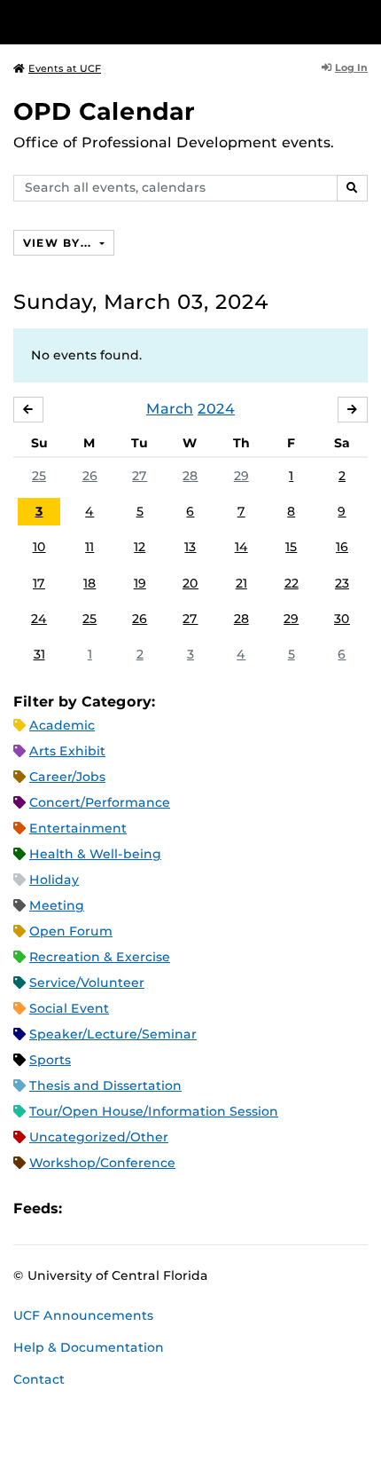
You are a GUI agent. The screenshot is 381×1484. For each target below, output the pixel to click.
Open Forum (71, 931)
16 (342, 547)
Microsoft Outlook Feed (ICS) (115, 1208)
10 (39, 547)
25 (39, 476)
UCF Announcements (83, 1315)
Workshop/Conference (102, 1163)
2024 (216, 408)
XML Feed (175, 1208)
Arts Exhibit (67, 751)
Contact (39, 1379)
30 (342, 619)
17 (39, 583)
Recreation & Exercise (99, 957)
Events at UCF (64, 68)
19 (140, 583)
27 (139, 476)
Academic (62, 725)
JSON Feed (205, 1208)
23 (342, 583)
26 (89, 476)
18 (89, 583)
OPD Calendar (104, 111)
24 (39, 619)
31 (39, 654)
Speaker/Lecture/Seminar (113, 1034)
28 (190, 476)
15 (291, 547)
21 (241, 583)
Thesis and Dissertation (105, 1085)
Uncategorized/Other (98, 1137)
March (169, 408)
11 (89, 547)
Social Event (69, 1008)
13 (190, 547)
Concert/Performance (99, 802)
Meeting (56, 905)
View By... (59, 242)
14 (241, 547)
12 (139, 547)
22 (291, 583)
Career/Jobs (67, 777)
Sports (50, 1060)
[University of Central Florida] (135, 22)
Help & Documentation (88, 1347)
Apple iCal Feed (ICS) (85, 1208)
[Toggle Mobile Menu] (363, 21)
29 (241, 476)
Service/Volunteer (86, 983)
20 (190, 583)
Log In (351, 67)
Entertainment (78, 828)
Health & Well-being (95, 854)
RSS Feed (145, 1208)
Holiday (54, 880)
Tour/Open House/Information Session (153, 1111)
